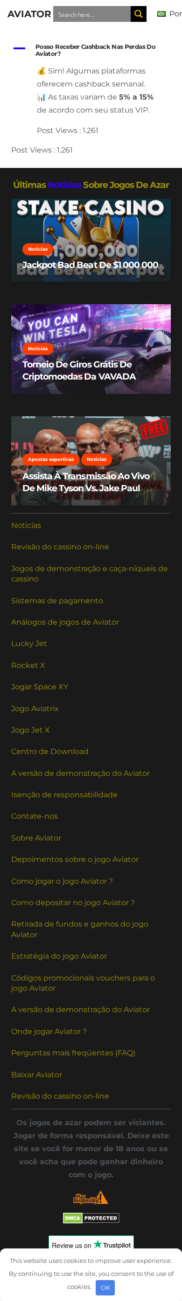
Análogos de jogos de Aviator (65, 622)
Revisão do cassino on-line (60, 546)
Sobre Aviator (36, 838)
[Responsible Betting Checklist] (91, 1197)
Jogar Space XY (39, 686)
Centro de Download (50, 751)
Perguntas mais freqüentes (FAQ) (73, 1052)
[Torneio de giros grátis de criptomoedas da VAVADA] (91, 349)
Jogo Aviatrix (35, 708)
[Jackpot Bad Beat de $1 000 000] (91, 240)
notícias (64, 184)
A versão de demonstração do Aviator (80, 773)
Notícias (26, 525)
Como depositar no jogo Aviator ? (73, 902)
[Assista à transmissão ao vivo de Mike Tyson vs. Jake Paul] (91, 461)
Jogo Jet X (30, 730)
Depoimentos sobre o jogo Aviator (75, 859)
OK (105, 1287)
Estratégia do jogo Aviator (59, 956)
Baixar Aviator (36, 1074)
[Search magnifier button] (139, 14)
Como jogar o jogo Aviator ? (62, 881)
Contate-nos (34, 816)
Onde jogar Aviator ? (49, 1031)
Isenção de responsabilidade (64, 794)
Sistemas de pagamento (57, 600)
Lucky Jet (29, 643)
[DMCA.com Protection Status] (91, 1221)
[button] (91, 50)
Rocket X (28, 665)
